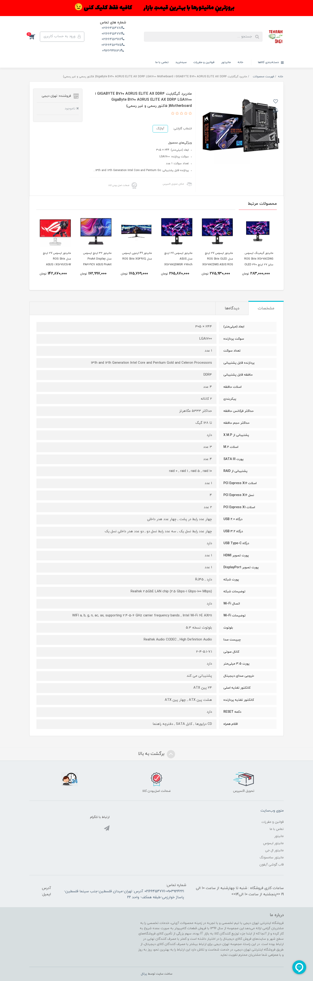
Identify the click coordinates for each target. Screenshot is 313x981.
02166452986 (112, 39)
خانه (240, 62)
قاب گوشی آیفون (271, 864)
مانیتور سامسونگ (272, 857)
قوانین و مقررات (203, 62)
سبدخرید (181, 62)
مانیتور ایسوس (273, 843)
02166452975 (112, 45)
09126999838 (111, 50)
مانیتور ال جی (274, 850)
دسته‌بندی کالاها (269, 62)
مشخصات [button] (266, 308)
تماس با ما (162, 62)
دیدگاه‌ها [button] (232, 308)
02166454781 (112, 28)
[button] (34, 37)
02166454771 (112, 33)
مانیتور (226, 62)
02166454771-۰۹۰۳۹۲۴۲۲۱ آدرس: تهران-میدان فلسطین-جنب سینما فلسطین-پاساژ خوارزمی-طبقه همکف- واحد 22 (124, 894)
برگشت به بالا (152, 754)
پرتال (144, 974)
